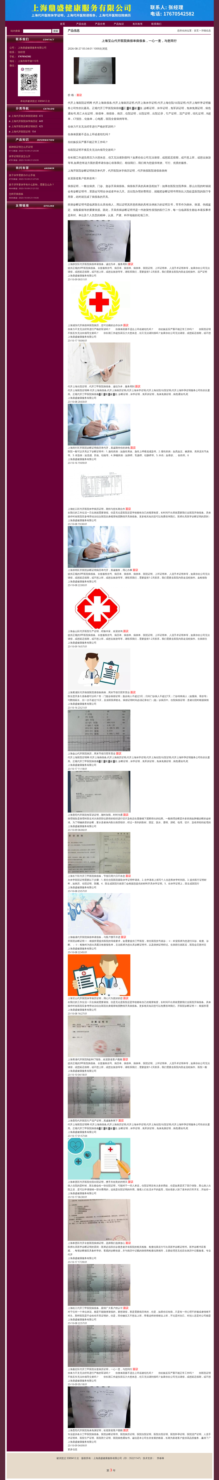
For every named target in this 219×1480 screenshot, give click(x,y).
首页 (62, 23)
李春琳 (160, 1458)
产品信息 (81, 23)
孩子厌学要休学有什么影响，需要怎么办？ (31, 184)
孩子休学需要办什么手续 (22, 175)
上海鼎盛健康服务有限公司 (82, 275)
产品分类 (100, 23)
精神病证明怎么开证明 (21, 146)
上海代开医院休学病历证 (24, 121)
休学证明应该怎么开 (19, 156)
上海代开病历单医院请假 (24, 116)
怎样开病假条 (16, 194)
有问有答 (138, 23)
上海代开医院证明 (20, 131)
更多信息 (72, 1449)
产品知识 (119, 23)
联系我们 (156, 23)
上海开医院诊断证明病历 (24, 126)
